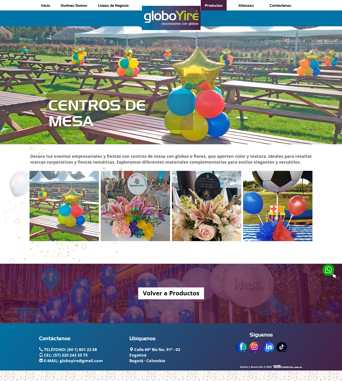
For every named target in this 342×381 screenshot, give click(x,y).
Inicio (45, 5)
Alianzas (246, 5)
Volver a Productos (171, 293)
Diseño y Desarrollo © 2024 (256, 367)
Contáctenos (280, 5)
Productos (214, 5)
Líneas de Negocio (113, 5)
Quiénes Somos (74, 5)
